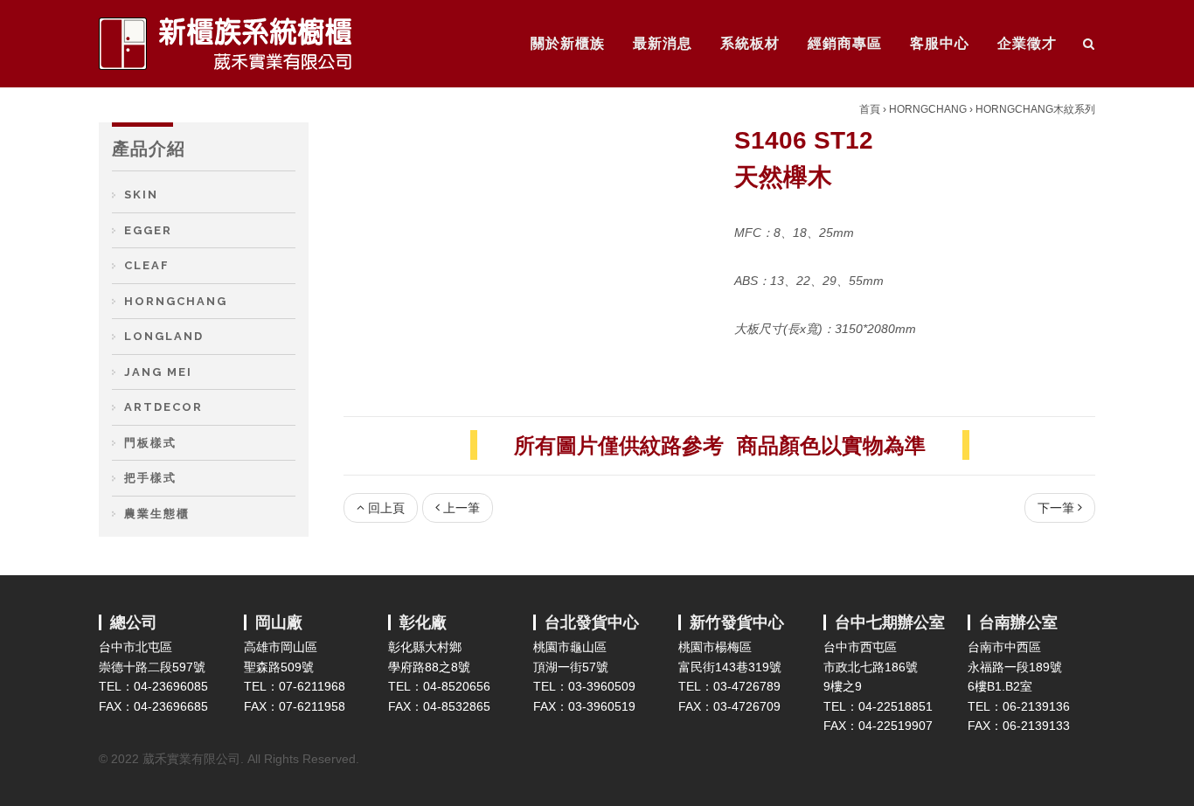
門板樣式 (150, 442)
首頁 (869, 109)
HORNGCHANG (928, 109)
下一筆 (1056, 508)
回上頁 (386, 508)
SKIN (141, 194)
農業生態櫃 (157, 513)
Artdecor (163, 406)
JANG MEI (158, 372)
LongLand (164, 336)
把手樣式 (150, 477)
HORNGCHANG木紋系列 (1035, 109)
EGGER (148, 230)
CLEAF (147, 265)
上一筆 (461, 508)
